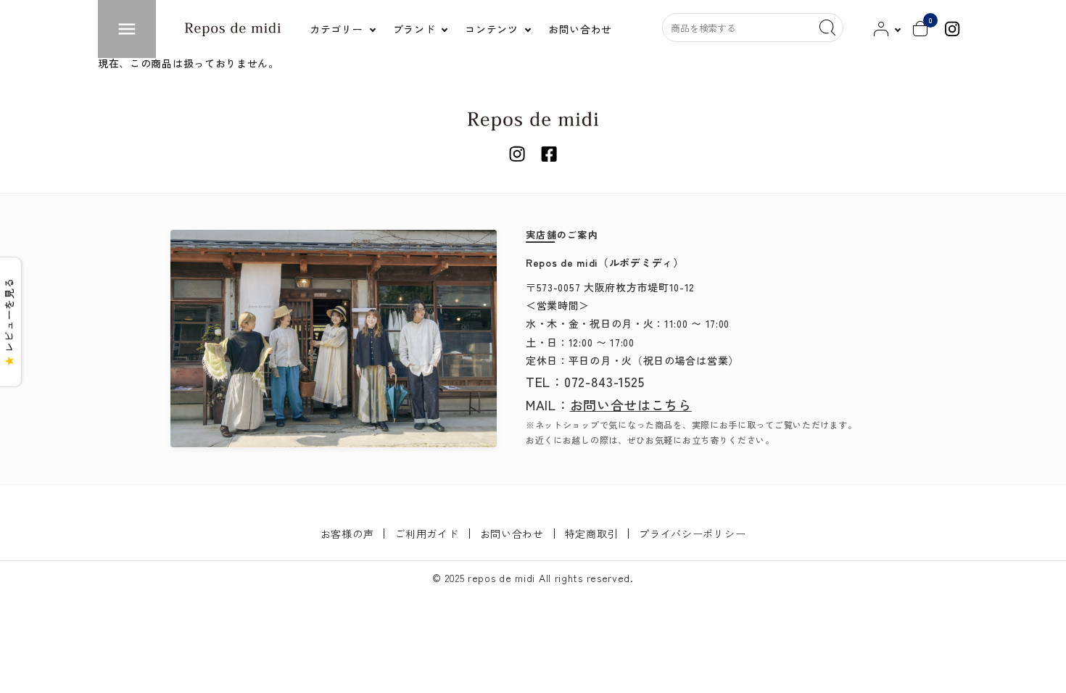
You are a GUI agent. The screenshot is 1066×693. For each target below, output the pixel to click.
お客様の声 (347, 533)
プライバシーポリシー (692, 533)
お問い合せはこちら (631, 404)
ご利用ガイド (426, 533)
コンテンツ (491, 29)
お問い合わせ (512, 533)
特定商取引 (592, 533)
